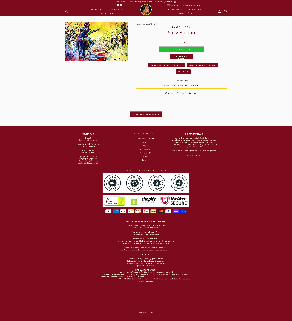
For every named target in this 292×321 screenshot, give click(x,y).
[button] (183, 5)
